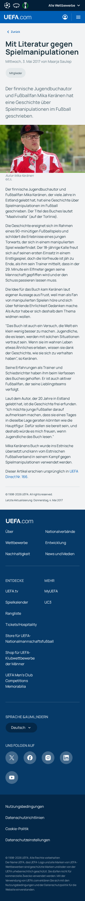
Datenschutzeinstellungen (27, 839)
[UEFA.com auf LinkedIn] (66, 762)
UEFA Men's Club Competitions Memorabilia (19, 680)
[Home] (19, 521)
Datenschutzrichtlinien (24, 817)
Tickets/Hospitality (21, 624)
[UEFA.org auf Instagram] (48, 762)
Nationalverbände (60, 531)
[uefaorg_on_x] (11, 762)
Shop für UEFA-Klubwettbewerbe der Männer (20, 658)
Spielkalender (16, 602)
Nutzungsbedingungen (24, 806)
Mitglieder (15, 73)
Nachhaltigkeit (17, 553)
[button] (76, 17)
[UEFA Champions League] (7, 5)
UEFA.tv (11, 591)
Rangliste (13, 613)
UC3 (47, 602)
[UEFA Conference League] (25, 5)
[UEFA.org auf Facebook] (30, 762)
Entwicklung (55, 542)
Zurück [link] (15, 32)
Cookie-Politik (17, 828)
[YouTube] (11, 782)
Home (18, 17)
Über (9, 531)
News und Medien (60, 553)
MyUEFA (51, 591)
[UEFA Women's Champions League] (16, 5)
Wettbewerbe (16, 542)
